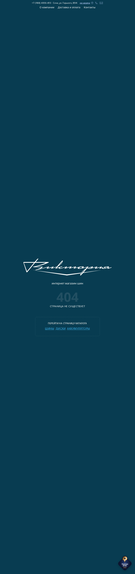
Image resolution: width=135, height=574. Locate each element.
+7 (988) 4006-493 (41, 2)
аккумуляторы (78, 329)
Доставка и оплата (69, 7)
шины (49, 329)
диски (61, 329)
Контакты (89, 7)
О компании (47, 7)
